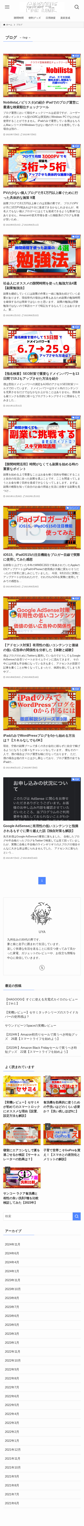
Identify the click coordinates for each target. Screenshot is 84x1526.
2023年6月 (12, 1316)
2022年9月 (12, 1369)
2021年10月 (13, 1467)
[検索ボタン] (77, 7)
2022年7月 (12, 1387)
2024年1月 (12, 1271)
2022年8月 (12, 1378)
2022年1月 (12, 1440)
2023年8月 (12, 1298)
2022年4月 (12, 1414)
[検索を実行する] (77, 1216)
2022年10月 (13, 1360)
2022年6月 (12, 1396)
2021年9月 (12, 1476)
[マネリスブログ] (42, 7)
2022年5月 (12, 1405)
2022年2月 (12, 1431)
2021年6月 (12, 1503)
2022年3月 (12, 1422)
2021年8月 (12, 1485)
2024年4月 (12, 1262)
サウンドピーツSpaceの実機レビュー (30, 1025)
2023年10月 (13, 1289)
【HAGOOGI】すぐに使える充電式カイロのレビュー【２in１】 (41, 1001)
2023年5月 (12, 1324)
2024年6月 (12, 1253)
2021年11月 (12, 1458)
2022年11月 (12, 1351)
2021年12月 (13, 1449)
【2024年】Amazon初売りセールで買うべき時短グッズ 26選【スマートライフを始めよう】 (41, 1036)
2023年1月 (12, 1342)
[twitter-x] (42, 967)
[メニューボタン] (7, 7)
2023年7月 (12, 1307)
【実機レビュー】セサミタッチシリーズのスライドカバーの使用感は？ (41, 1014)
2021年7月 (12, 1494)
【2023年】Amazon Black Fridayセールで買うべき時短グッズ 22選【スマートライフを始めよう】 (41, 1050)
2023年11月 (12, 1280)
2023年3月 (12, 1333)
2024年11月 (12, 1244)
